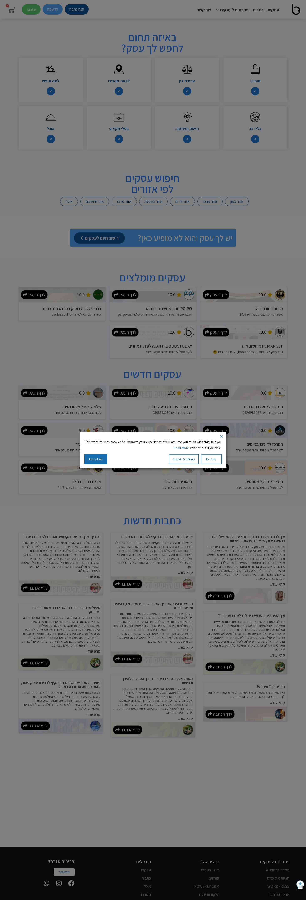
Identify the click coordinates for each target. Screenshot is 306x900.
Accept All (96, 459)
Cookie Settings (184, 459)
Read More (181, 448)
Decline (211, 459)
